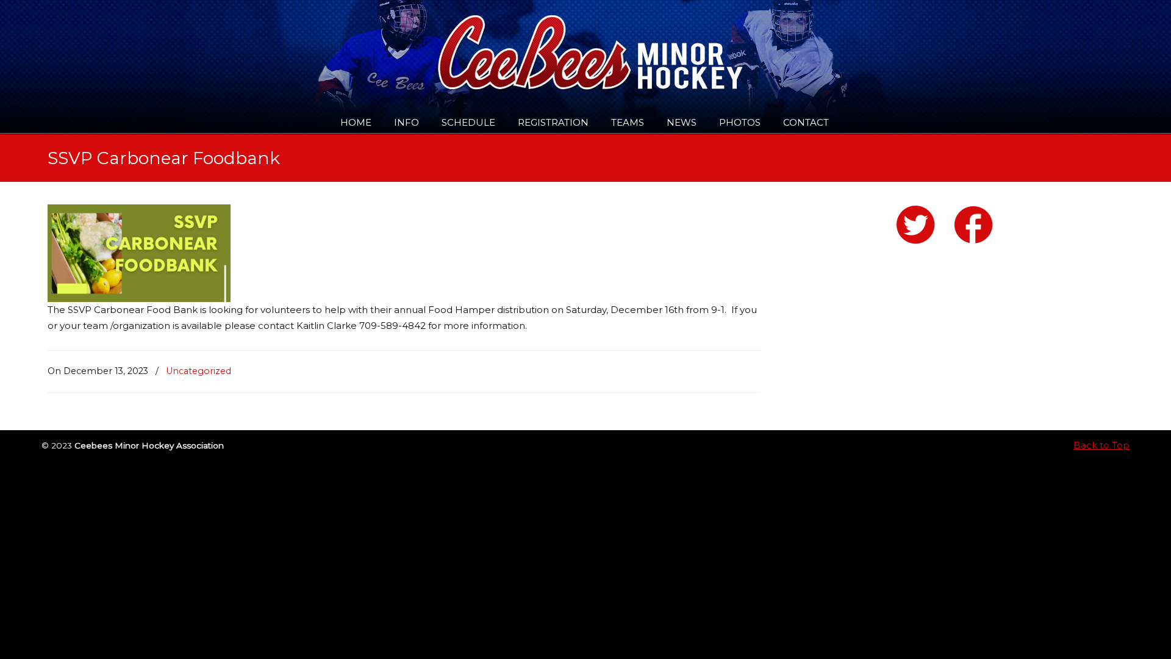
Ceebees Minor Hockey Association (172, 44)
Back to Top (1101, 445)
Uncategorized (198, 371)
